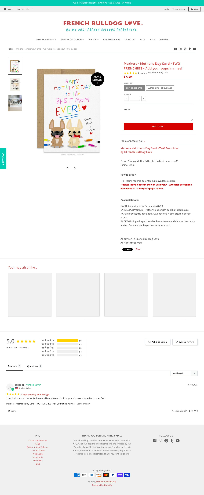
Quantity (127, 94)
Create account (179, 9)
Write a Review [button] (186, 341)
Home (10, 49)
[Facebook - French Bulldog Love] (175, 48)
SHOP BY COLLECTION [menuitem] (71, 39)
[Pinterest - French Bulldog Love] (185, 48)
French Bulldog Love (158, 72)
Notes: (127, 109)
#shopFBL (37, 460)
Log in (166, 9)
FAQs (37, 444)
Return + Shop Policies (37, 447)
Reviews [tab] (12, 366)
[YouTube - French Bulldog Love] (194, 48)
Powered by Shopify (102, 485)
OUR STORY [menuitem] (130, 39)
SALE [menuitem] (152, 39)
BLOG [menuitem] (143, 39)
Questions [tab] (32, 366)
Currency (20, 9)
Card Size (128, 83)
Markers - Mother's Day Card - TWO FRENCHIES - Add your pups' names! (40, 403)
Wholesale (38, 454)
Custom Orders (38, 450)
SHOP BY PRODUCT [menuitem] (45, 39)
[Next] (74, 168)
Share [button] (13, 411)
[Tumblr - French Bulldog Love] (189, 48)
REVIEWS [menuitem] (164, 39)
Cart (196, 9)
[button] (190, 411)
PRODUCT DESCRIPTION (131, 141)
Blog (38, 464)
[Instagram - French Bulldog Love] (180, 48)
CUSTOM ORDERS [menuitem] (111, 39)
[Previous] (67, 168)
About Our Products (37, 440)
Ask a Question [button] (159, 341)
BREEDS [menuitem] (92, 39)
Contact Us (38, 457)
